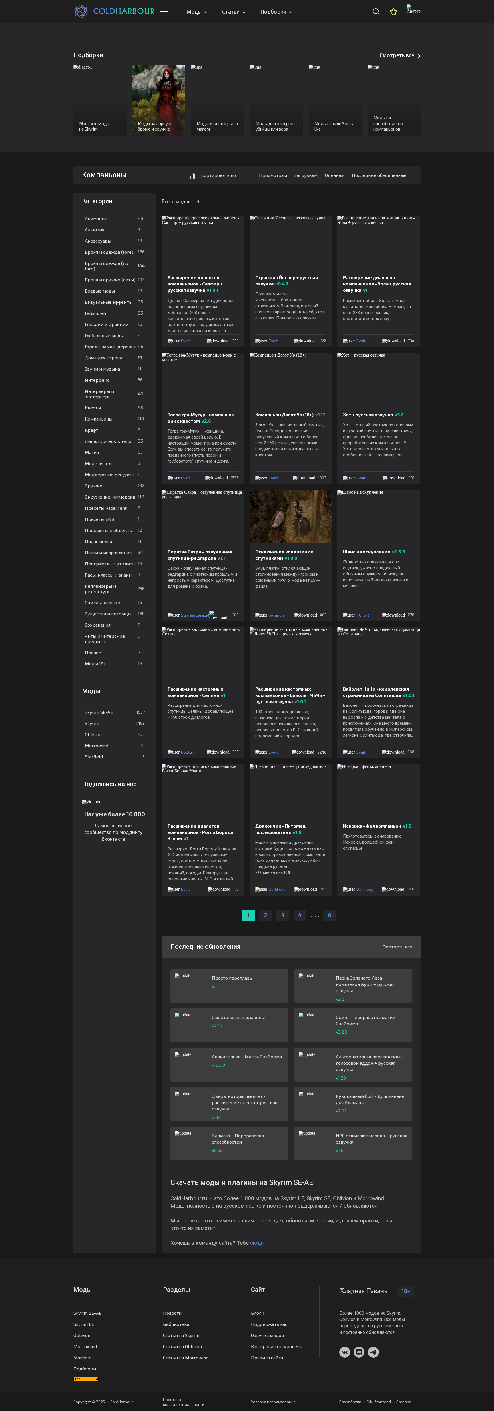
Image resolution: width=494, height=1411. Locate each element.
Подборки (273, 11)
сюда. (257, 1243)
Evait (185, 340)
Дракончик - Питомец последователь (280, 829)
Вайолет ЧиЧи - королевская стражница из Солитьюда (378, 692)
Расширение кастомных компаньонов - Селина (196, 692)
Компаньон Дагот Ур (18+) (290, 414)
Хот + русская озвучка (373, 414)
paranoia (277, 615)
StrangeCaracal (195, 615)
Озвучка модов (267, 1335)
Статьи (231, 11)
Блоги (257, 1313)
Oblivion (115, 734)
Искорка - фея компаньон (377, 825)
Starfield (115, 756)
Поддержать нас (269, 1324)
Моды (194, 11)
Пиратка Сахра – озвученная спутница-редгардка (200, 555)
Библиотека (176, 1324)
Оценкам (334, 175)
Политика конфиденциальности (183, 1402)
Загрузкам (306, 175)
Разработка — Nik (355, 1401)
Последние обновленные (379, 175)
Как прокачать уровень (276, 1346)
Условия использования (273, 1401)
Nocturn (188, 752)
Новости (172, 1313)
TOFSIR (362, 615)
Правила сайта (267, 1357)
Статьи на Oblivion (182, 1346)
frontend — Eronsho (393, 1401)
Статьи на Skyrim (181, 1335)
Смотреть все (397, 55)
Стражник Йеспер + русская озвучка (286, 280)
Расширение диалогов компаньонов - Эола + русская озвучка (377, 284)
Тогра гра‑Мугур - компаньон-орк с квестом (202, 417)
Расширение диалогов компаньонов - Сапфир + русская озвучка (195, 284)
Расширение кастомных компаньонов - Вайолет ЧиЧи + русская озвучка (290, 695)
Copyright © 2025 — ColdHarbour (103, 1401)
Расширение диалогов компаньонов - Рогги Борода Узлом (200, 832)
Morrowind (115, 745)
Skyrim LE (83, 1324)
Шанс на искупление (374, 551)
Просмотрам (273, 175)
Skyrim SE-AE (115, 712)
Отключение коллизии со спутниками (284, 555)
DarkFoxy (277, 889)
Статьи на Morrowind (185, 1357)
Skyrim (115, 723)
